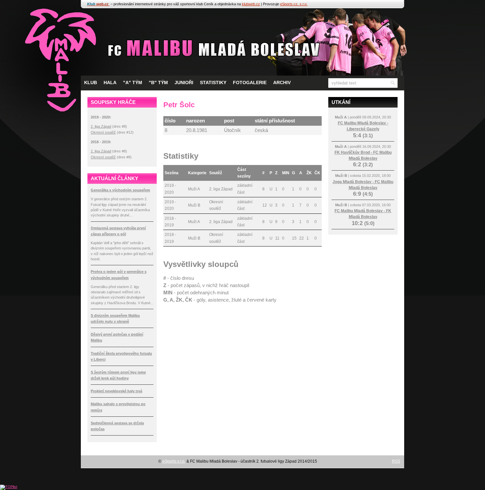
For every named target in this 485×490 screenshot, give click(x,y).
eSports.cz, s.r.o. (293, 4)
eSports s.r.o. (173, 461)
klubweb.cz (251, 4)
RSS (396, 461)
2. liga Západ (101, 126)
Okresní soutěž (103, 132)
